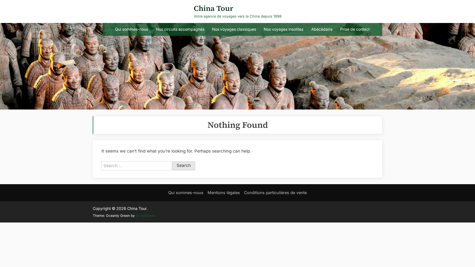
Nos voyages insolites (283, 29)
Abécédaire (321, 29)
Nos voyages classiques (234, 29)
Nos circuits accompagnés (180, 29)
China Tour (213, 8)
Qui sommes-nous (131, 29)
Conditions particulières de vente (275, 192)
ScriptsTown (145, 216)
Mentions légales (224, 192)
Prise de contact (355, 29)
